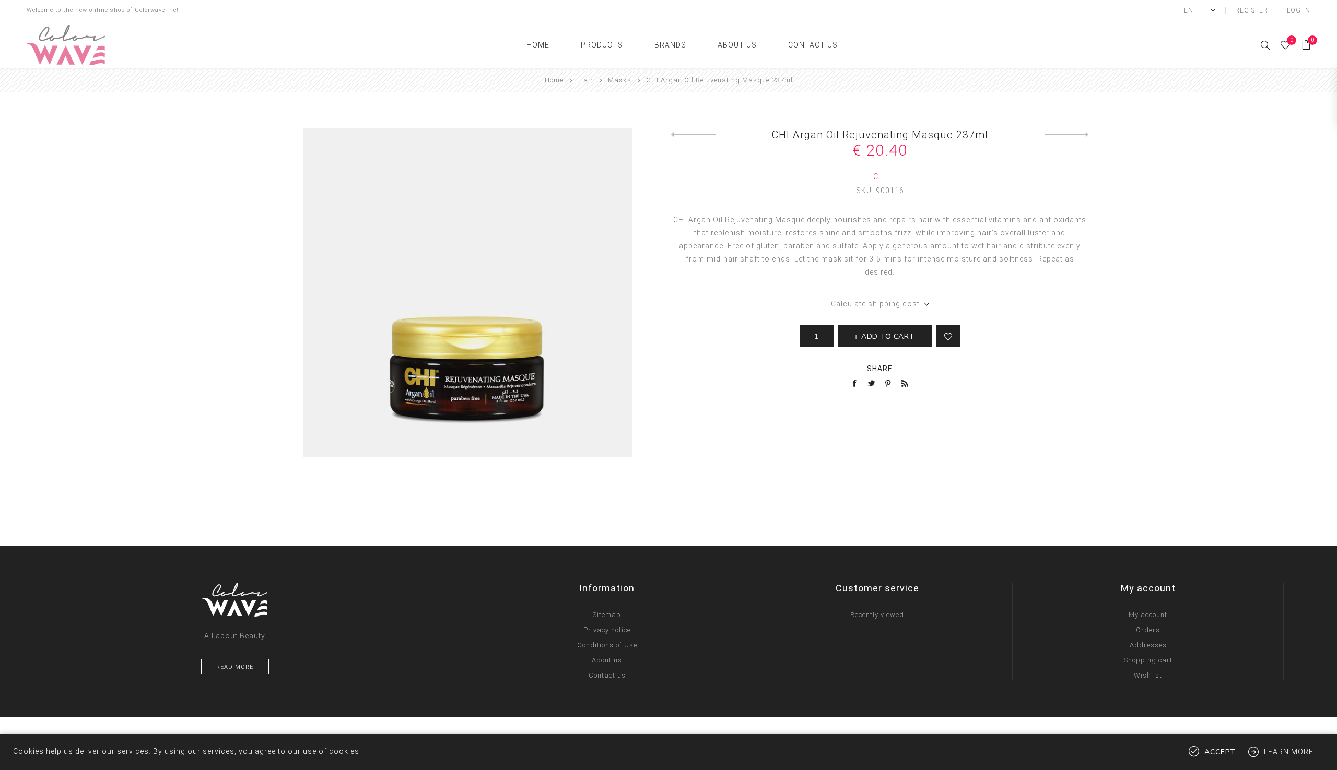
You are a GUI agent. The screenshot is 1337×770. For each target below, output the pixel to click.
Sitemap (607, 615)
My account (1148, 615)
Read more (234, 667)
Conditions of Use (607, 645)
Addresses (1148, 645)
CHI (879, 176)
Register (1251, 10)
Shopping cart (1148, 660)
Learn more (1288, 752)
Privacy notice (607, 630)
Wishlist (1148, 675)
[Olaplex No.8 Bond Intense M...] (1067, 134)
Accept (1220, 752)
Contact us (607, 675)
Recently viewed (877, 615)
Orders (1148, 630)
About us (607, 660)
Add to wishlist (948, 336)
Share (880, 368)
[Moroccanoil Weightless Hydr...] (693, 134)
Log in (1298, 10)
